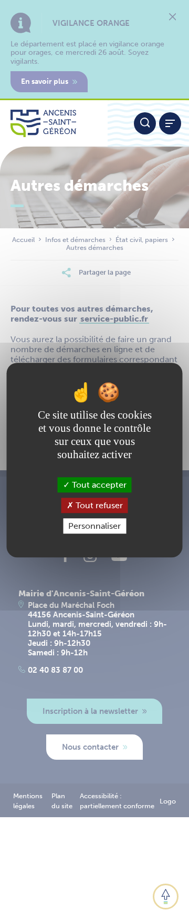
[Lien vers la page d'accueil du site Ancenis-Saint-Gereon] (53, 123)
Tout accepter (98, 485)
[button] (165, 896)
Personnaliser (94, 526)
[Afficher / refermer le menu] (170, 123)
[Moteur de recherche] (145, 123)
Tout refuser (98, 505)
